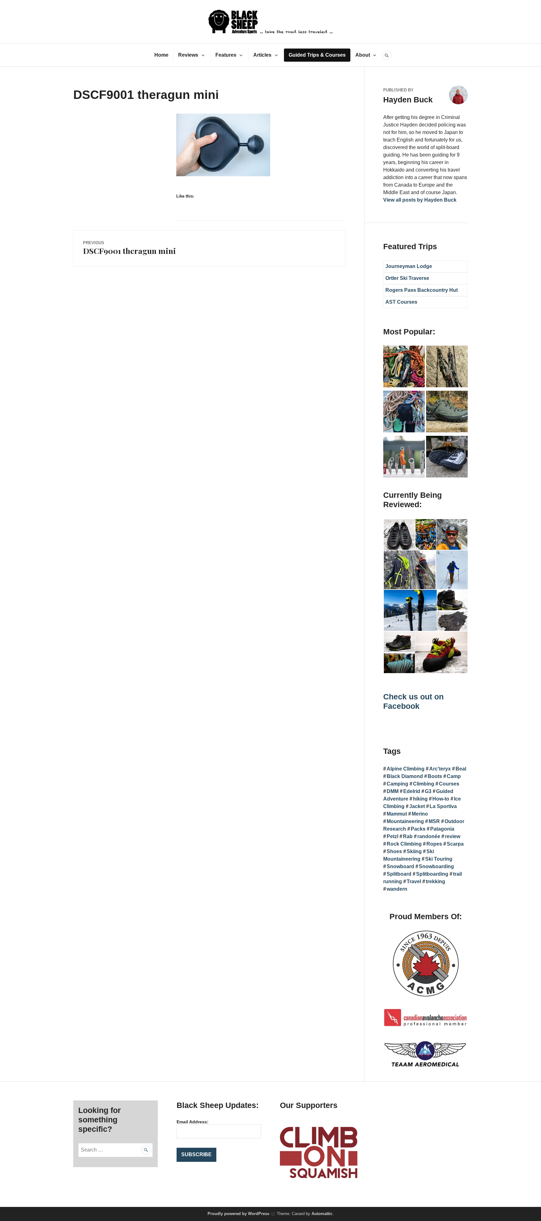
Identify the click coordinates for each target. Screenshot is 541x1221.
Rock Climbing (404, 844)
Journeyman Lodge (408, 266)
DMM (393, 791)
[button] (399, 534)
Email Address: (193, 1121)
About (362, 55)
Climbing (423, 783)
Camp (454, 776)
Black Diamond (405, 776)
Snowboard (400, 866)
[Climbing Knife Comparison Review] (404, 458)
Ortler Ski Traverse (407, 278)
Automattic (322, 1213)
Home (161, 55)
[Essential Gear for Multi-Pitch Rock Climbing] (404, 413)
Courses (449, 783)
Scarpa (455, 844)
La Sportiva (443, 806)
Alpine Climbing (406, 768)
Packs (418, 829)
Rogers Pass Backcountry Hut (421, 290)
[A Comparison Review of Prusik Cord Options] (404, 367)
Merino (420, 814)
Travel (414, 881)
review (452, 836)
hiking (420, 798)
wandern (397, 889)
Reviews (188, 55)
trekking (435, 881)
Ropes (434, 844)
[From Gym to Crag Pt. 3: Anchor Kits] (447, 367)
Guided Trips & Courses (317, 55)
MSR (434, 821)
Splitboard (399, 874)
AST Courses (401, 302)
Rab (408, 836)
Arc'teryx (440, 768)
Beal (461, 768)
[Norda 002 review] (447, 458)
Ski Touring (438, 859)
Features (225, 55)
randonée (428, 836)
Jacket (417, 806)
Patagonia (442, 829)
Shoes (394, 851)
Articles (262, 55)
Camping (397, 783)
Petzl (392, 836)
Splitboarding (432, 874)
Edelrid (411, 791)
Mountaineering (405, 821)
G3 (428, 791)
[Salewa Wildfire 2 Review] (447, 413)
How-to (440, 798)
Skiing (414, 851)
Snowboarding (436, 866)
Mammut (397, 814)
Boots (435, 776)
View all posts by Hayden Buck (419, 200)
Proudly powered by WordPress (238, 1213)
